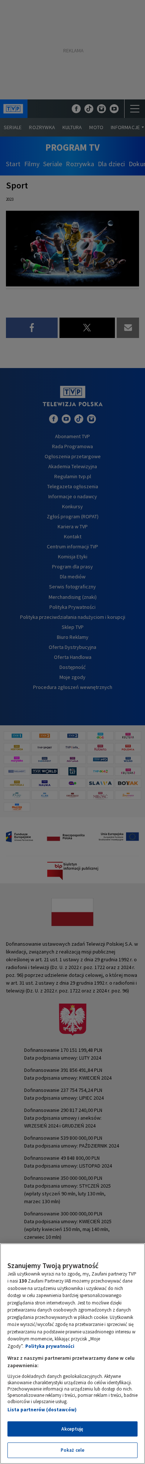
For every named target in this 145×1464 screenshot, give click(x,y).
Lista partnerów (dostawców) (42, 1409)
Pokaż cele (72, 1450)
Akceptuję (72, 1429)
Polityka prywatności (49, 1346)
